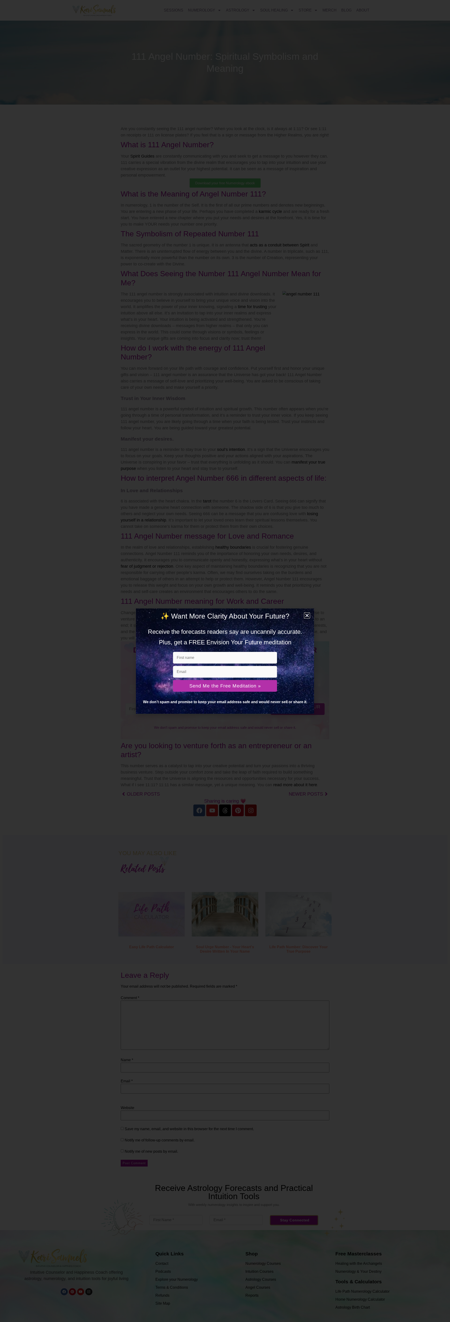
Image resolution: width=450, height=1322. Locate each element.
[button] (307, 615)
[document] (225, 661)
